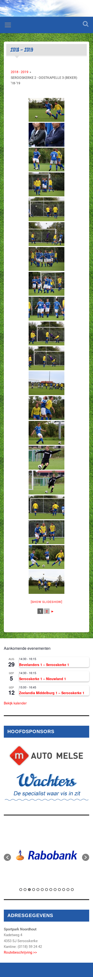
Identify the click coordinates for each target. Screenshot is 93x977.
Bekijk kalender (15, 703)
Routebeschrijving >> (20, 952)
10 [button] (59, 889)
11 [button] (63, 889)
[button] (7, 857)
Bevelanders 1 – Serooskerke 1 (44, 664)
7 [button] (46, 889)
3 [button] (29, 889)
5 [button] (37, 889)
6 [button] (42, 889)
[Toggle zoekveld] (85, 24)
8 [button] (50, 889)
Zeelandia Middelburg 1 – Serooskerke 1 (51, 692)
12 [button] (68, 889)
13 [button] (72, 889)
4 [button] (33, 889)
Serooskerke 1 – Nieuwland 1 (42, 678)
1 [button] (20, 889)
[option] (47, 855)
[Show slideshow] (46, 602)
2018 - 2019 (19, 72)
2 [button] (25, 889)
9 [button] (55, 889)
